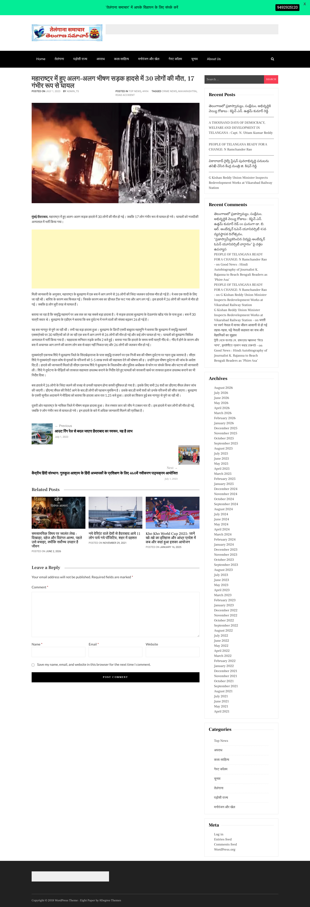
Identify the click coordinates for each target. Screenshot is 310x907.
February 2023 (225, 600)
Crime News (169, 91)
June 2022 (221, 641)
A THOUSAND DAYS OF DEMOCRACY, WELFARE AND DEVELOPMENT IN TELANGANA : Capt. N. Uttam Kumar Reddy (241, 128)
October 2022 (224, 621)
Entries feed (223, 839)
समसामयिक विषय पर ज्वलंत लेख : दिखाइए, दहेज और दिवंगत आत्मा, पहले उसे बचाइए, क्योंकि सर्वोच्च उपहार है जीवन (57, 540)
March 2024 (223, 535)
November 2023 (225, 555)
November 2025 (225, 433)
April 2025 (222, 469)
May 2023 (221, 585)
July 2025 (221, 454)
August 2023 (223, 570)
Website (152, 644)
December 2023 (225, 550)
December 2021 (225, 671)
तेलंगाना (59, 59)
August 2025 (223, 449)
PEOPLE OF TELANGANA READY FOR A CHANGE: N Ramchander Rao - (240, 259)
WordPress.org (224, 850)
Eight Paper (88, 900)
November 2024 (225, 494)
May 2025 (221, 464)
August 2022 (223, 631)
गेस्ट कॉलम (175, 59)
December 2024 (225, 489)
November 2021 (225, 676)
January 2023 (224, 605)
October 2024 (224, 499)
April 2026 (222, 408)
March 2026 (223, 413)
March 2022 (223, 656)
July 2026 (221, 393)
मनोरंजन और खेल (148, 59)
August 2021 (223, 691)
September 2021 (226, 686)
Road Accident (125, 95)
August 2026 (223, 388)
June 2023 (221, 580)
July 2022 (221, 636)
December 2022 (225, 610)
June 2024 (221, 519)
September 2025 (226, 443)
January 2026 (224, 423)
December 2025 (225, 428)
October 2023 (224, 560)
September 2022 (226, 626)
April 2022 (222, 651)
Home (40, 59)
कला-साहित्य (121, 59)
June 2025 (221, 459)
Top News (135, 91)
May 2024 (221, 524)
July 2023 (221, 575)
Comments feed (225, 845)
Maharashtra (187, 91)
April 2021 (221, 712)
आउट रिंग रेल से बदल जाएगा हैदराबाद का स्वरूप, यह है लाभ (93, 431)
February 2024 (225, 540)
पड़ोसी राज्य (80, 59)
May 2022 (221, 646)
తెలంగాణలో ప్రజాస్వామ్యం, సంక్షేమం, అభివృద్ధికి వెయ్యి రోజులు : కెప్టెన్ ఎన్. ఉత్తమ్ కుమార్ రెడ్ (238, 219)
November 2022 (225, 615)
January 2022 (224, 666)
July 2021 (221, 696)
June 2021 (221, 701)
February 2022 (225, 661)
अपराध (101, 59)
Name (37, 644)
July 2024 (221, 514)
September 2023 (226, 565)
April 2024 (222, 529)
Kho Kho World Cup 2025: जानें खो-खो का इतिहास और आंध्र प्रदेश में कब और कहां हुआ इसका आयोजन (171, 538)
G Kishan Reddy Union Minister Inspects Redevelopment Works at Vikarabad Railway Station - (238, 315)
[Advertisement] (115, 258)
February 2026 (225, 418)
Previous (63, 426)
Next (172, 468)
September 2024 (226, 504)
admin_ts (73, 91)
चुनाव (194, 59)
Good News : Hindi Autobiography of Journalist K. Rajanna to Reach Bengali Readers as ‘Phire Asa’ (240, 356)
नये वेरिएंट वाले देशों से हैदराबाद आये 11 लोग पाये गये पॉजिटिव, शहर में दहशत (114, 536)
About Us (214, 59)
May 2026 (221, 403)
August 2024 (223, 509)
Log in (218, 834)
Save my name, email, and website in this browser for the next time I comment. (94, 665)
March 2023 (223, 595)
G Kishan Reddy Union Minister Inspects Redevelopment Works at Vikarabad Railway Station (240, 183)
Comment (40, 587)
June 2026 (221, 398)
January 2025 (224, 484)
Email (94, 644)
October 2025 (224, 438)
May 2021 (221, 706)
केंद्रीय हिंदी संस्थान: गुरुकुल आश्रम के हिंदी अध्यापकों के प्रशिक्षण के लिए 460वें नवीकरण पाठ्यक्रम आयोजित (105, 473)
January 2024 (224, 545)
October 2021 (224, 681)
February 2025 (225, 479)
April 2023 (222, 590)
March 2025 (223, 474)
